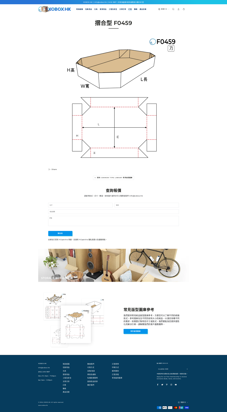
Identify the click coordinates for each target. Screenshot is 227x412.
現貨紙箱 (66, 364)
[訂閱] (188, 369)
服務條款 (102, 240)
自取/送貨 (91, 371)
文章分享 (66, 381)
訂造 (64, 385)
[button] (173, 9)
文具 (64, 371)
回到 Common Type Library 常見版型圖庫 (115, 177)
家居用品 (66, 374)
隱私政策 (91, 240)
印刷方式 (115, 367)
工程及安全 (67, 378)
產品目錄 (66, 392)
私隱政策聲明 (92, 378)
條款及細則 (91, 374)
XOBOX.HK (47, 402)
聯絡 (64, 388)
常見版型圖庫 (136, 331)
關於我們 (90, 385)
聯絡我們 (90, 364)
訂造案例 (115, 364)
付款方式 (90, 367)
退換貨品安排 (92, 381)
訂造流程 (115, 374)
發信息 (60, 233)
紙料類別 (115, 371)
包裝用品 (66, 367)
